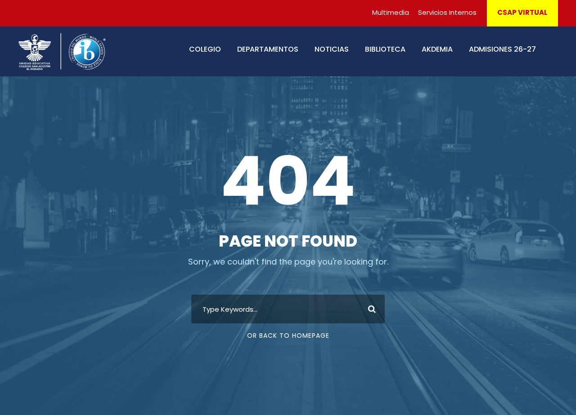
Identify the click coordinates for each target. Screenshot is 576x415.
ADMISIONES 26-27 (502, 49)
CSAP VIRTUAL (522, 12)
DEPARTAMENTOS (267, 49)
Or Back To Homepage (288, 335)
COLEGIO (205, 49)
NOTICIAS (332, 49)
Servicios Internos (447, 12)
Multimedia (390, 12)
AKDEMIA (437, 49)
